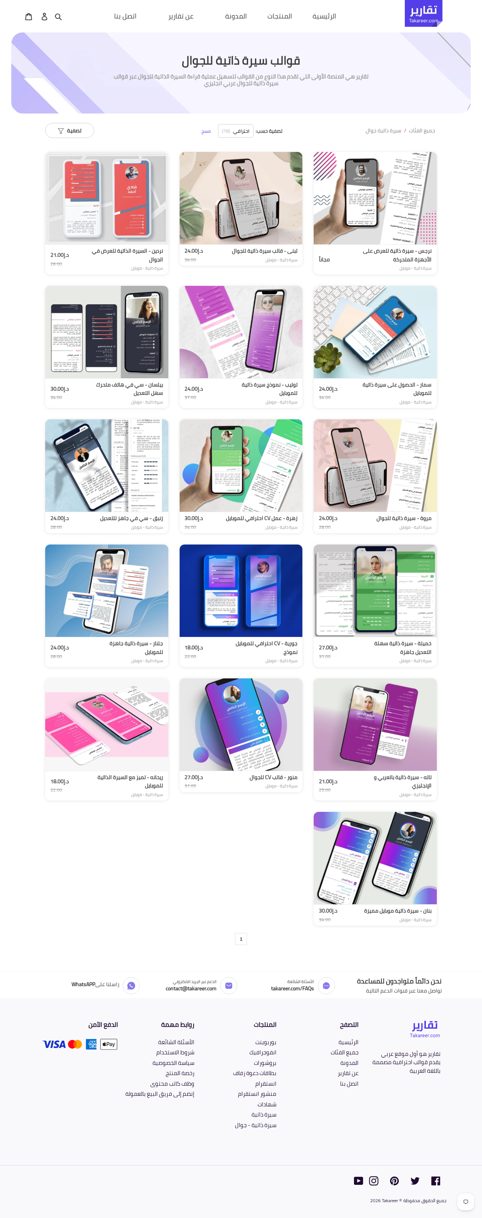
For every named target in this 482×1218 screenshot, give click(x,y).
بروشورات (265, 1062)
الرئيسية (348, 1042)
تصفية (72, 130)
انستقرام (265, 1083)
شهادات (267, 1104)
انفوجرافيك (262, 1052)
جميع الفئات (422, 130)
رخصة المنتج (180, 1073)
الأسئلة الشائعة (176, 1042)
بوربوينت (265, 1042)
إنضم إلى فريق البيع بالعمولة (159, 1093)
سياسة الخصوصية (173, 1062)
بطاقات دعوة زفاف (254, 1073)
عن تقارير (348, 1073)
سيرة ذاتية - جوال (255, 1125)
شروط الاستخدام (175, 1052)
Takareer (390, 1200)
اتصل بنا (349, 1083)
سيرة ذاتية (264, 1114)
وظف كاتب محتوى (172, 1083)
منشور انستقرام (257, 1093)
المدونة (349, 1062)
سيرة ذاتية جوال (383, 130)
